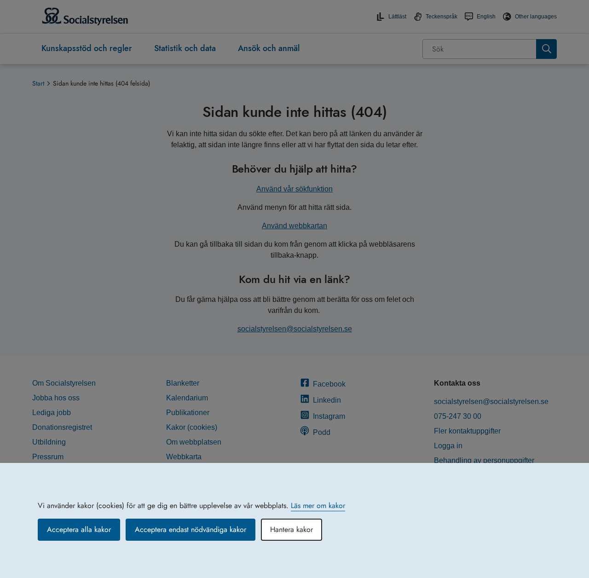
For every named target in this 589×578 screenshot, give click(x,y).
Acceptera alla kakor (79, 529)
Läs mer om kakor (318, 505)
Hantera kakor (291, 529)
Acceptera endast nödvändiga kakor (190, 529)
